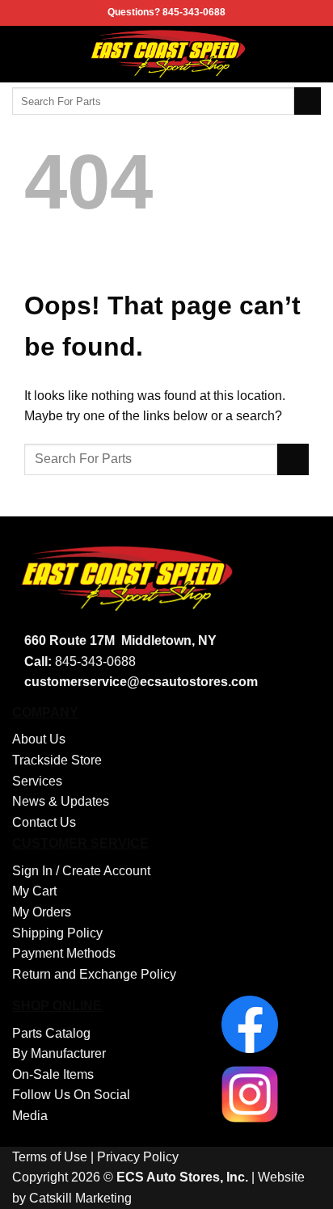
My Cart (34, 891)
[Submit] (307, 101)
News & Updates (60, 801)
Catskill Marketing (80, 1198)
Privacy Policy (138, 1157)
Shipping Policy (57, 933)
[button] (22, 54)
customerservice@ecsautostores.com (141, 682)
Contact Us (44, 822)
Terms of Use (49, 1157)
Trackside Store (57, 760)
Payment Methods (64, 953)
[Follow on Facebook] (310, 54)
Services (37, 781)
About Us (38, 739)
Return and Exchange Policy (94, 974)
